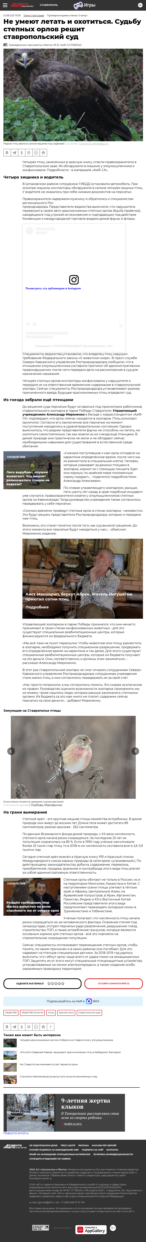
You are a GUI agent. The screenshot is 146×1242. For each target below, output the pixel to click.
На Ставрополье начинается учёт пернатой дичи (49, 1064)
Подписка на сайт (92, 1150)
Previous (11, 751)
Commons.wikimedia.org (93, 143)
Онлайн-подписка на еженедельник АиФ (54, 1150)
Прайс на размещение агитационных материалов (59, 1154)
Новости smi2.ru (16, 1133)
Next (135, 751)
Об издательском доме (43, 1145)
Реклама (83, 1145)
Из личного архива (17, 805)
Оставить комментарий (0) (113, 983)
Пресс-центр (68, 1145)
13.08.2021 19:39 (12, 15)
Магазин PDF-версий (104, 1145)
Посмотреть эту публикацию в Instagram (53, 288)
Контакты (112, 1150)
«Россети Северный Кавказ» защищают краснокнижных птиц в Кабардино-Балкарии (70, 1052)
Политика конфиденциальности (113, 1154)
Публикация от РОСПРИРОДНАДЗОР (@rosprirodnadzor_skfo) (74, 345)
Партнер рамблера (62, 1228)
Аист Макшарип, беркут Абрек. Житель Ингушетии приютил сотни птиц (78, 596)
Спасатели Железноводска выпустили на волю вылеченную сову (58, 1076)
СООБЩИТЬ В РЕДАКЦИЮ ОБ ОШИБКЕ (50, 1159)
